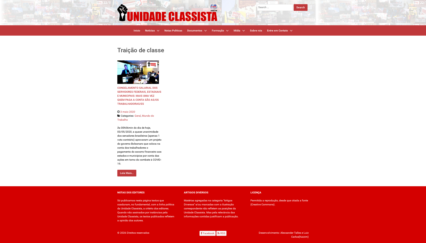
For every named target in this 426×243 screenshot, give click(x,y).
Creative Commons (262, 204)
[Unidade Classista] (167, 12)
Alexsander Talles (290, 232)
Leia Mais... (127, 173)
